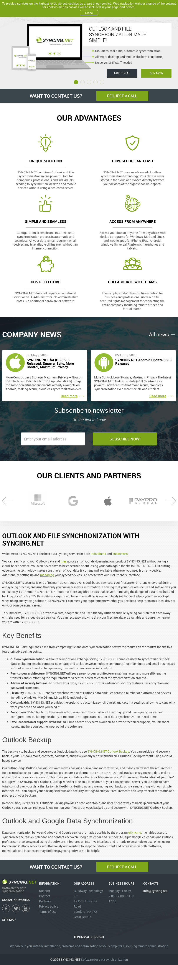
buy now (156, 73)
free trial (122, 73)
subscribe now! (124, 439)
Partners (45, 901)
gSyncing (134, 832)
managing (47, 575)
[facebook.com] (6, 908)
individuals (98, 554)
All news (159, 334)
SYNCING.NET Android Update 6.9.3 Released (143, 362)
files (63, 561)
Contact (44, 896)
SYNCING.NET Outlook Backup (108, 751)
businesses (120, 554)
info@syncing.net (155, 891)
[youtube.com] (26, 908)
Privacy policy (48, 906)
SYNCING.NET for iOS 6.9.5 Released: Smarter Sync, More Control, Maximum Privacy (50, 363)
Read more (69, 396)
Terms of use (47, 912)
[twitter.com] (16, 908)
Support (44, 891)
